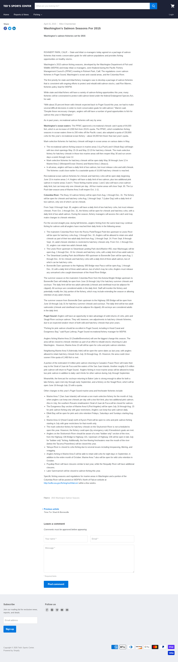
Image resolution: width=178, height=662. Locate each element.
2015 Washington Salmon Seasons (65, 498)
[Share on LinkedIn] (14, 28)
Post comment (56, 584)
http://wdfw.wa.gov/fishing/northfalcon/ (61, 483)
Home (6, 14)
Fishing (37, 14)
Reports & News (21, 14)
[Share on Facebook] (5, 28)
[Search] (153, 6)
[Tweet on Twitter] (9, 28)
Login (171, 14)
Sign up (10, 629)
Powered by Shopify (11, 650)
